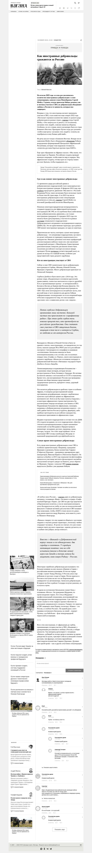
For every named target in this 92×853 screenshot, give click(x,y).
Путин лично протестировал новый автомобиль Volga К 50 (42, 6)
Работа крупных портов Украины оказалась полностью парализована (21, 593)
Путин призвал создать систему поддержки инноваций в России (19, 668)
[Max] (60, 8)
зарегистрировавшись (75, 649)
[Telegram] (67, 8)
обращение (70, 141)
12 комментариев (18, 811)
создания (40, 221)
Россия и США (35, 11)
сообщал (40, 191)
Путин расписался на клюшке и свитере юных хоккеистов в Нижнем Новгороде (22, 692)
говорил (65, 120)
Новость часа (35, 3)
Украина (13, 11)
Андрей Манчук (15, 771)
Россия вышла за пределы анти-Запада (21, 799)
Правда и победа (60, 48)
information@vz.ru (54, 845)
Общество (57, 40)
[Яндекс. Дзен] (64, 8)
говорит (61, 497)
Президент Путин (49, 11)
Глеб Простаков (15, 747)
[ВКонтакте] (71, 8)
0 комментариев (18, 763)
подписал (54, 251)
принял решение (72, 464)
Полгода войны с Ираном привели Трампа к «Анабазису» (22, 775)
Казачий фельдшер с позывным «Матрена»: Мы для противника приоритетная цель (56, 483)
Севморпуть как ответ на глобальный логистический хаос (21, 751)
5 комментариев (18, 787)
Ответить (44, 685)
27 (51, 685)
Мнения (14, 742)
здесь (37, 652)
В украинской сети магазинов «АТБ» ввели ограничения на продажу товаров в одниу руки (21, 613)
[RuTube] (79, 8)
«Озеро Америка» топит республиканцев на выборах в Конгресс (19, 572)
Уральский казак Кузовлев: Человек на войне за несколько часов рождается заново (58, 488)
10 (51, 801)
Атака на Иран (24, 11)
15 (51, 712)
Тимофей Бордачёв (16, 795)
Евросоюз (60, 11)
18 (51, 780)
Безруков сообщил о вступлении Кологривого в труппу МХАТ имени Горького (21, 635)
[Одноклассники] (75, 8)
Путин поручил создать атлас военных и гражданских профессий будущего (21, 657)
